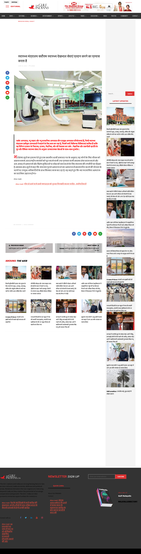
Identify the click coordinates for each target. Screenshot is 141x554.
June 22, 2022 (22, 66)
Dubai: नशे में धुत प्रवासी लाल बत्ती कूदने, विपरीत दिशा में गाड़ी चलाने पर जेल (79, 249)
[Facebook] (20, 517)
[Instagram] (42, 517)
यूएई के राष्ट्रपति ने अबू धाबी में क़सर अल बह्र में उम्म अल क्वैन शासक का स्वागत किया (91, 319)
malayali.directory (127, 502)
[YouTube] (37, 517)
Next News (92, 245)
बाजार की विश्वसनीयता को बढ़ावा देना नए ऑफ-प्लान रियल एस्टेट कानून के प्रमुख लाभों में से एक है (120, 253)
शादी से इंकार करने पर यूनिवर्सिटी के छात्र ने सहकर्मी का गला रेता (27, 248)
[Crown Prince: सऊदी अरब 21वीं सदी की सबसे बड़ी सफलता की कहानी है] (16, 306)
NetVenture (135, 551)
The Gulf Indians (12, 551)
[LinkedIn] (31, 517)
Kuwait (32, 21)
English (7, 2)
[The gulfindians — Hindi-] (39, 6)
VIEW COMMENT (29, 224)
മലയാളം (14, 2)
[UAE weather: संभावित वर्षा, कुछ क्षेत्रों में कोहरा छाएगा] (121, 378)
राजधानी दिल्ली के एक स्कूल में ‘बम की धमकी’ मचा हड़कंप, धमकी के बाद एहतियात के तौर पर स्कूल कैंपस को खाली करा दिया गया (41, 321)
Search (130, 94)
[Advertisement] (60, 37)
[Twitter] (26, 517)
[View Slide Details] (98, 6)
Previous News (17, 245)
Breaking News (23, 21)
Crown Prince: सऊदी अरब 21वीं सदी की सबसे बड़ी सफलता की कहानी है (15, 319)
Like (32, 66)
